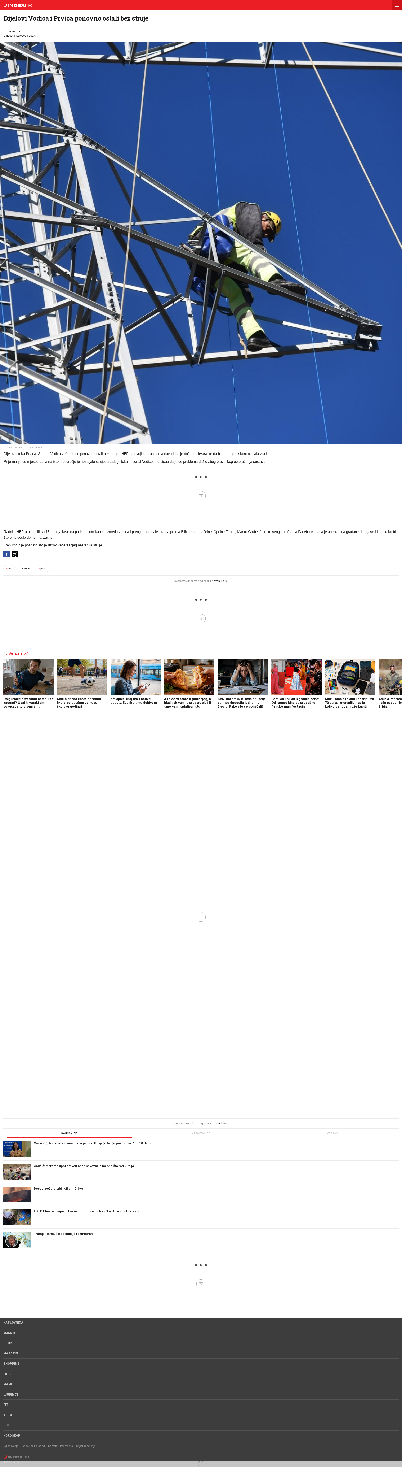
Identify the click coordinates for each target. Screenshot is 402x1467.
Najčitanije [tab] (201, 1133)
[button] (397, 5)
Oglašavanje (10, 1446)
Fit (5, 1404)
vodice (25, 568)
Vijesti (9, 1332)
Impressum (67, 1446)
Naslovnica (13, 1322)
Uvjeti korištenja (85, 1446)
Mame (8, 1384)
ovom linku (220, 580)
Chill (7, 1425)
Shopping (11, 1363)
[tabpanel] (201, 1196)
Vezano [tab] (332, 1133)
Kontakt (53, 1446)
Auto (7, 1415)
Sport (8, 1343)
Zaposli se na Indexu (33, 1446)
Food (7, 1374)
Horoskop (11, 1435)
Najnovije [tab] (69, 1133)
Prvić (42, 568)
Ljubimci (10, 1394)
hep (9, 568)
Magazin (10, 1353)
